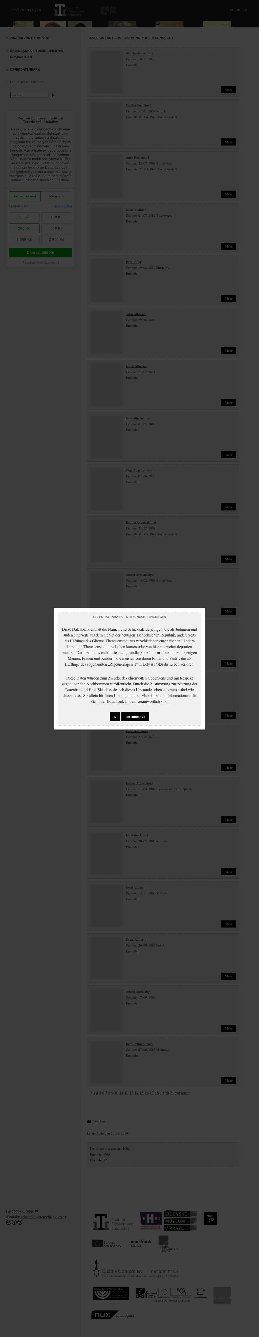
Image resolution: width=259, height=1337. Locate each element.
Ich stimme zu (135, 716)
